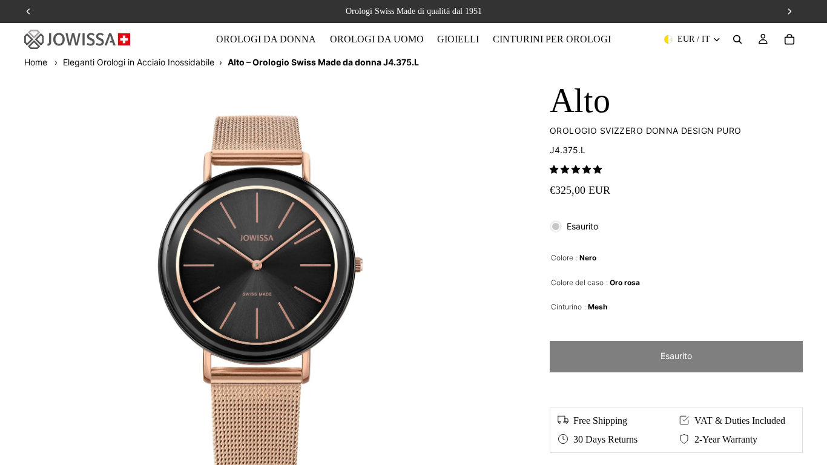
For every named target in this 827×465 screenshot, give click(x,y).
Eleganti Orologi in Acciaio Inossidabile (138, 62)
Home (35, 62)
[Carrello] (789, 39)
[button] (576, 169)
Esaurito (676, 356)
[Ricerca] (737, 39)
